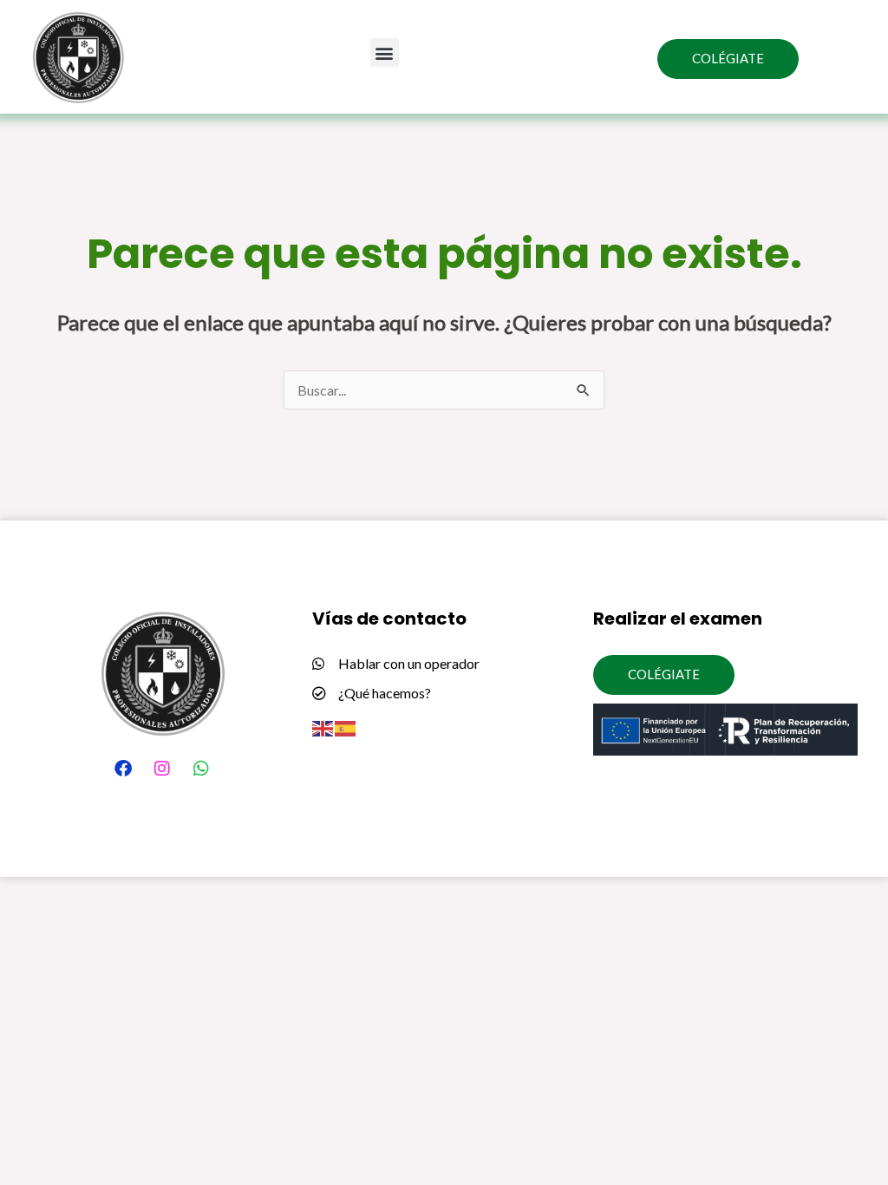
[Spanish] (346, 726)
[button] (384, 52)
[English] (323, 726)
